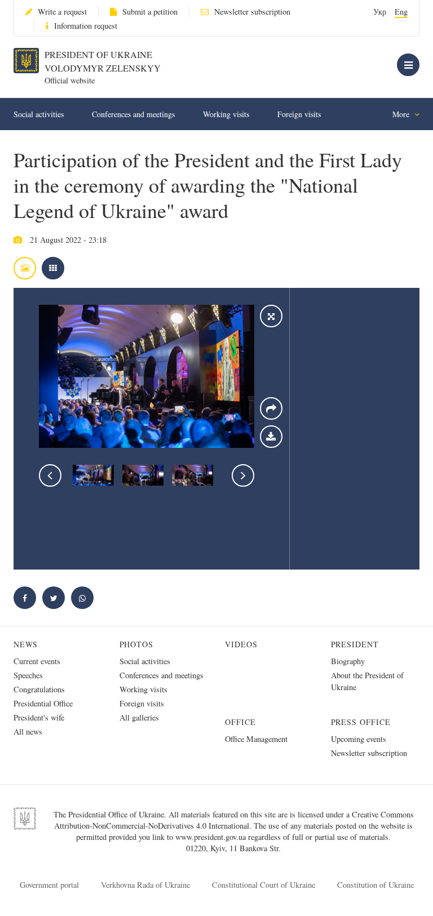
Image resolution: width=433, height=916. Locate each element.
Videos (241, 644)
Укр (379, 11)
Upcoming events (358, 738)
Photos (137, 644)
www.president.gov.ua (211, 836)
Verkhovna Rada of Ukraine (145, 884)
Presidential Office (43, 703)
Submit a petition (150, 11)
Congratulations (39, 689)
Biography (348, 661)
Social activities (39, 114)
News (26, 644)
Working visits (226, 114)
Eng (401, 11)
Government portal (49, 884)
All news (28, 731)
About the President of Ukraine (367, 681)
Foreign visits (299, 114)
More (402, 114)
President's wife (39, 717)
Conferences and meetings (133, 114)
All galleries (139, 717)
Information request (85, 25)
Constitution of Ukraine (375, 884)
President (355, 644)
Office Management (256, 738)
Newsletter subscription (252, 11)
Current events (37, 661)
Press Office (361, 722)
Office (240, 722)
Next (243, 475)
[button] (53, 597)
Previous (50, 475)
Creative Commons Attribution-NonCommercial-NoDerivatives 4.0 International (234, 820)
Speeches (28, 675)
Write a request (62, 11)
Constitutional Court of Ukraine (263, 884)
